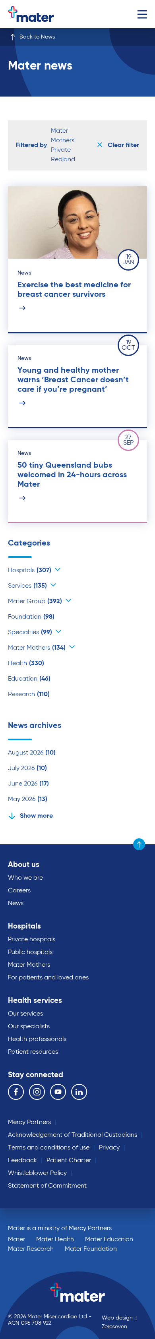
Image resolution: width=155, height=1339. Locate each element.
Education (29, 679)
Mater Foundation (91, 1249)
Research (29, 694)
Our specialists (29, 1027)
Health (26, 663)
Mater (16, 1239)
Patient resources (33, 1052)
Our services (25, 1014)
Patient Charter (68, 1160)
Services (27, 586)
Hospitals (29, 570)
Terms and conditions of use (48, 1148)
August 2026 (32, 753)
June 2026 (28, 784)
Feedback (22, 1160)
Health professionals (37, 1039)
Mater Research (31, 1249)
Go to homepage (41, 14)
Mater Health (55, 1239)
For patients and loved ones (48, 978)
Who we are (25, 878)
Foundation (31, 617)
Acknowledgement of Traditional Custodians (72, 1135)
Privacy (109, 1148)
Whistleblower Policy (37, 1173)
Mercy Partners (29, 1122)
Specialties (30, 632)
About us (23, 865)
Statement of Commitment (47, 1186)
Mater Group (35, 601)
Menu (142, 14)
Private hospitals (31, 940)
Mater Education (109, 1239)
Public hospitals (30, 952)
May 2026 (27, 799)
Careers (19, 891)
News (15, 903)
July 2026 (27, 768)
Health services (35, 1000)
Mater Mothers (37, 648)
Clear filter (122, 145)
